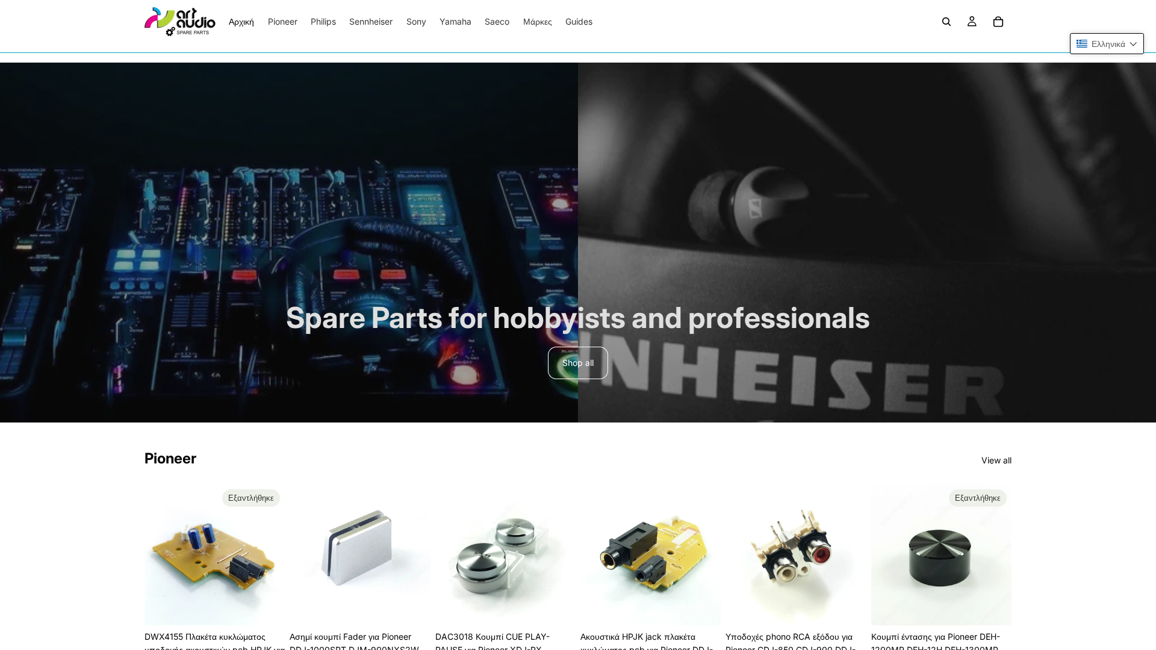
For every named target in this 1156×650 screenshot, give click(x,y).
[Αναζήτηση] (946, 21)
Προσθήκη (422, 606)
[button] (1107, 44)
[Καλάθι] (998, 21)
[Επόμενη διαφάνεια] (271, 555)
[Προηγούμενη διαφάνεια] (157, 555)
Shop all (578, 363)
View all (996, 460)
